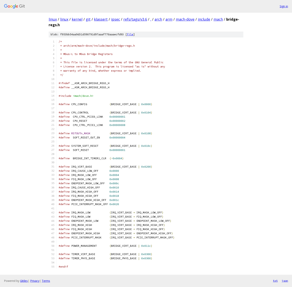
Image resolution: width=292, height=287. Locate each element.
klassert (101, 19)
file (130, 34)
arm (168, 19)
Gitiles (24, 281)
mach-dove (185, 19)
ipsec (115, 19)
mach (218, 19)
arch (158, 19)
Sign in (284, 6)
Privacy (34, 281)
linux (53, 19)
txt (275, 280)
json (285, 280)
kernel (77, 19)
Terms (46, 281)
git (88, 19)
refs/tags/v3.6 (135, 19)
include (204, 19)
